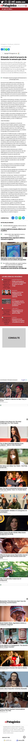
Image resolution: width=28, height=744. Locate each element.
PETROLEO (14, 299)
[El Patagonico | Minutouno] (13, 3)
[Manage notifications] (24, 737)
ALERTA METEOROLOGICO (17, 279)
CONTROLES (14, 317)
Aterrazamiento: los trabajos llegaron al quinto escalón (17, 311)
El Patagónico (4, 44)
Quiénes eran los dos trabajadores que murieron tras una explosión (17, 294)
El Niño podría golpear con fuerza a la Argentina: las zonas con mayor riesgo (19, 283)
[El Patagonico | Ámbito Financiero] (20, 3)
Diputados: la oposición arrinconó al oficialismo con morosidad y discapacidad (13, 259)
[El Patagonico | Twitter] (2, 3)
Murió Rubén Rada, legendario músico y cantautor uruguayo (13, 238)
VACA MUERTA (14, 290)
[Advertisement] (14, 26)
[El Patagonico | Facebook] (5, 3)
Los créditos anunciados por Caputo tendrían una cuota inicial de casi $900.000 (13, 267)
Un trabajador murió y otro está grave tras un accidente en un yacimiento (18, 303)
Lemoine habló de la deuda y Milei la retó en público (13, 230)
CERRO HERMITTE (15, 308)
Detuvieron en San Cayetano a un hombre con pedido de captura (18, 320)
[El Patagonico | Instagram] (9, 3)
